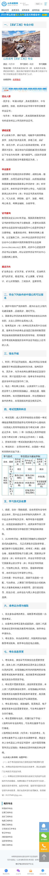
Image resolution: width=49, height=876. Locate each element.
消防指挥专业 (7, 837)
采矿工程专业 (7, 817)
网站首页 (5, 10)
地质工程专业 (7, 821)
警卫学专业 (6, 833)
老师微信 (16, 80)
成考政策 (25, 10)
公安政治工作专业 (9, 829)
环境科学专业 (7, 808)
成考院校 (36, 10)
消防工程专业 (7, 845)
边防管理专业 (7, 841)
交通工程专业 (7, 813)
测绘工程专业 (7, 825)
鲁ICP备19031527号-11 (24, 864)
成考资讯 (15, 10)
